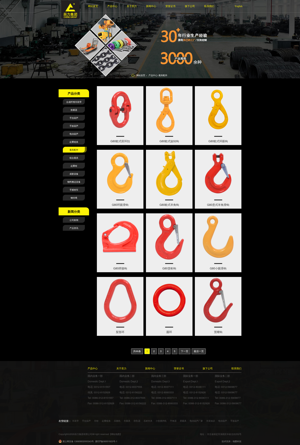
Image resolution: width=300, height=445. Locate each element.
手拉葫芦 (74, 117)
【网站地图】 (115, 434)
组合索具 (74, 157)
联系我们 (209, 6)
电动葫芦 (74, 133)
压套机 (117, 420)
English (237, 6)
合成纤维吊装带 (74, 101)
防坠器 (137, 420)
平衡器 (173, 420)
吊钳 (96, 420)
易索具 (183, 420)
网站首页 (93, 6)
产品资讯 (74, 227)
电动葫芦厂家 (196, 420)
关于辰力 (132, 6)
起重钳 (74, 165)
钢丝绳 (74, 197)
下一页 (184, 351)
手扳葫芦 (74, 125)
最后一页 (199, 351)
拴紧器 (74, 109)
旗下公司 (190, 6)
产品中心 (112, 6)
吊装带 (75, 420)
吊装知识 (210, 420)
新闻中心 (151, 6)
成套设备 (74, 173)
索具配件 (163, 75)
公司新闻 (74, 219)
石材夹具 (148, 420)
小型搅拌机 (161, 420)
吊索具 (127, 420)
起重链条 (74, 141)
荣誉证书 (170, 6)
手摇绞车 (74, 189)
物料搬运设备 (73, 181)
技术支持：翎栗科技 (231, 441)
